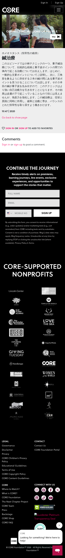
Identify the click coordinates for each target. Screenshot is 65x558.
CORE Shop (8, 518)
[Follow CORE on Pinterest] (43, 490)
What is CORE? (9, 493)
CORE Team (8, 505)
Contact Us (40, 445)
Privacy (5, 453)
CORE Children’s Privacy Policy (14, 459)
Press (4, 510)
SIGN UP (46, 213)
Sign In (44, 2)
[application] (32, 31)
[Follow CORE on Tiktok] (43, 497)
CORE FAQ (7, 522)
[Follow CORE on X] (57, 490)
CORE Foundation (11, 497)
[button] (55, 36)
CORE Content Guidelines (15, 478)
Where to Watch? (11, 489)
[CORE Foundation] (48, 516)
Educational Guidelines (14, 465)
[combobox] (9, 213)
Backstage (7, 514)
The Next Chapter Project (15, 501)
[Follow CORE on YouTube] (50, 497)
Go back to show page (14, 117)
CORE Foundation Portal (47, 449)
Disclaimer (7, 449)
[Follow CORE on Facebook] (50, 490)
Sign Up (59, 2)
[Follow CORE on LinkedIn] (36, 497)
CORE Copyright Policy (14, 474)
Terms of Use (8, 469)
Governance (8, 445)
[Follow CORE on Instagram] (36, 490)
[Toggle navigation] (58, 10)
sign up (18, 144)
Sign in (6, 144)
